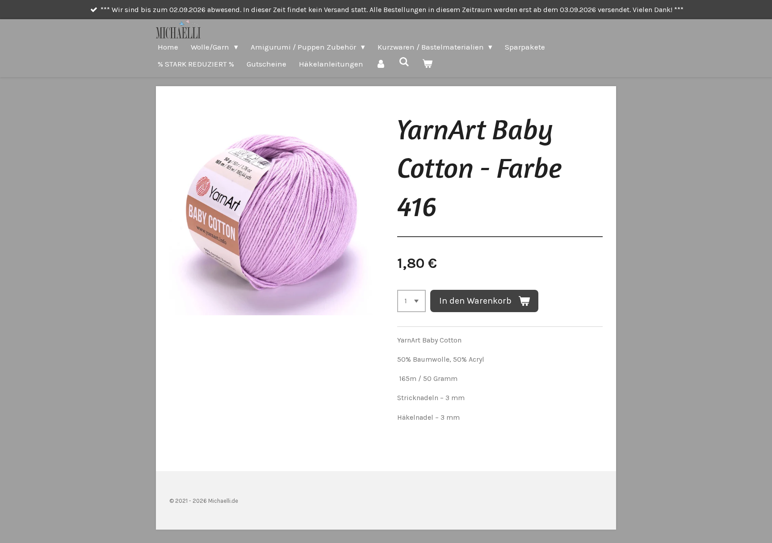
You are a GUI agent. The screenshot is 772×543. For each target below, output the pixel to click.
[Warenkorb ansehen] (427, 64)
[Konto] (381, 64)
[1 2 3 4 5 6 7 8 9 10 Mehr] (411, 301)
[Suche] (404, 62)
